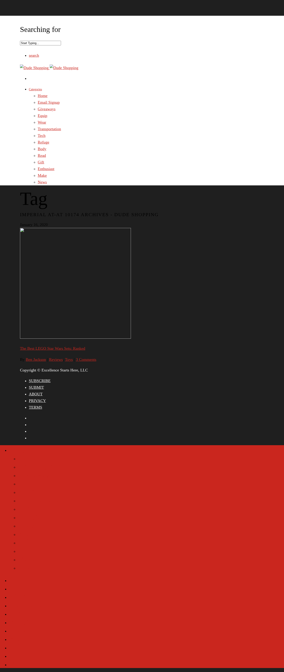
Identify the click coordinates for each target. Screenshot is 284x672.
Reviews (56, 359)
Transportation (49, 129)
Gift (41, 162)
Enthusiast (46, 169)
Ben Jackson (36, 359)
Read (42, 155)
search (34, 55)
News (42, 182)
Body (42, 149)
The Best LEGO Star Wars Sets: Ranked (52, 348)
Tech (41, 135)
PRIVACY (37, 400)
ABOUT (36, 394)
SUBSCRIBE (40, 381)
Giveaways (46, 109)
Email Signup (49, 102)
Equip (42, 115)
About (19, 579)
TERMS (35, 407)
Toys (69, 359)
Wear (42, 122)
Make (42, 175)
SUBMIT (36, 387)
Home (42, 95)
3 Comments (86, 359)
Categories (35, 89)
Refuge (43, 142)
